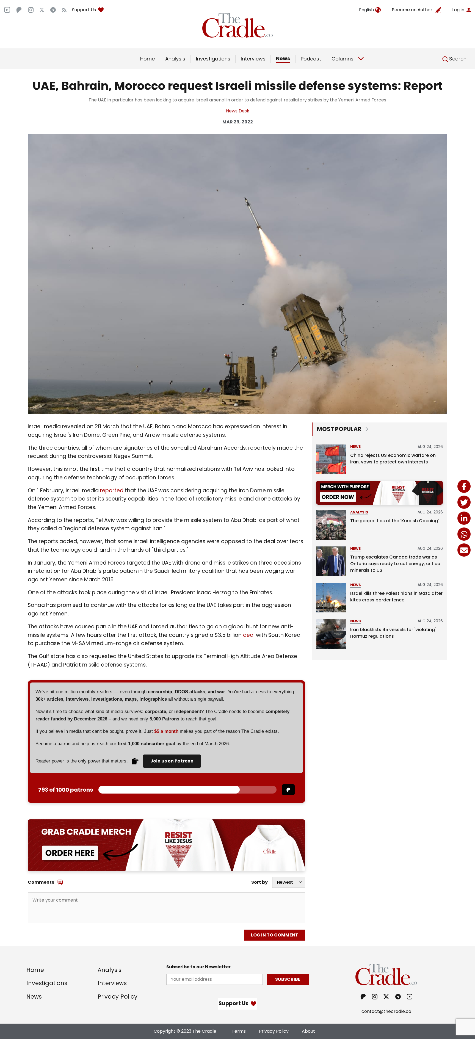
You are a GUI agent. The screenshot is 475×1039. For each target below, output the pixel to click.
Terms (239, 1031)
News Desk (237, 111)
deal (249, 635)
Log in (458, 10)
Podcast (311, 58)
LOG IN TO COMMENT (274, 935)
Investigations (213, 58)
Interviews (253, 58)
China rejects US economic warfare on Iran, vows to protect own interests (393, 458)
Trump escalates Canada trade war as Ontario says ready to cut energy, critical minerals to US (395, 563)
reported (111, 490)
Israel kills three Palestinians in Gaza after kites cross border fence (396, 596)
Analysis (175, 58)
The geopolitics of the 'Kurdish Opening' (394, 521)
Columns (343, 58)
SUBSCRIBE (287, 979)
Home (147, 58)
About (308, 1031)
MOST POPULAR (339, 429)
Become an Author (412, 10)
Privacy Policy (117, 997)
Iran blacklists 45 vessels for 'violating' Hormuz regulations (393, 632)
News (283, 58)
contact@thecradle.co (386, 1011)
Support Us (84, 10)
